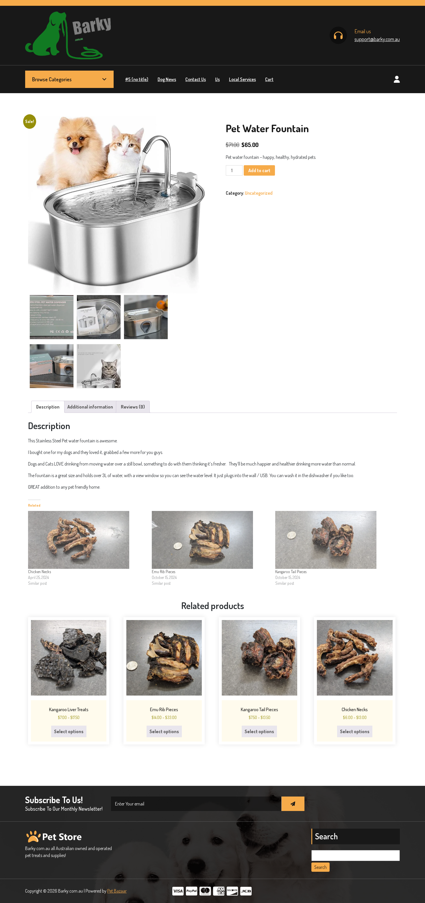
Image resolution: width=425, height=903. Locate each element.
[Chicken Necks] (87, 540)
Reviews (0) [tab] (133, 407)
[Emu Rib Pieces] (211, 540)
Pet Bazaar (117, 891)
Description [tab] (48, 407)
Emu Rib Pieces (163, 571)
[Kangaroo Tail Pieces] (334, 540)
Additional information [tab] (90, 407)
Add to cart (259, 170)
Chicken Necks (39, 571)
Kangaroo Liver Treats (68, 709)
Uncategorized (259, 193)
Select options (69, 731)
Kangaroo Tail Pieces (290, 571)
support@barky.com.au (377, 39)
